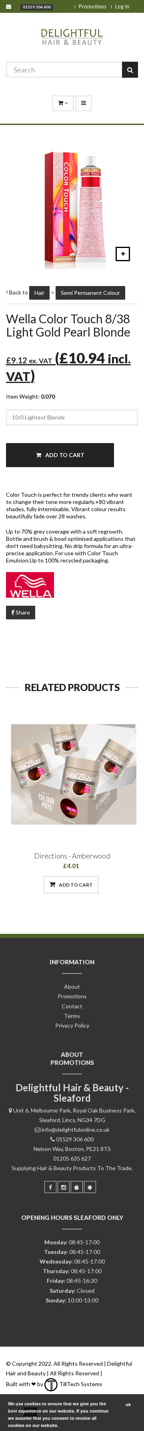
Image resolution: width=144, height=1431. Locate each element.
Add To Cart (64, 454)
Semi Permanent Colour (90, 292)
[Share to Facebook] (30, 885)
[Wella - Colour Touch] (72, 585)
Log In (122, 6)
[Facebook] (50, 1187)
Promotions (92, 6)
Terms (72, 1015)
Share (22, 612)
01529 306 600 (37, 6)
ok (128, 1404)
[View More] (113, 885)
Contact (72, 1006)
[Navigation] (83, 103)
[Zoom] (123, 254)
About (72, 986)
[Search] (130, 70)
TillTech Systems (80, 1384)
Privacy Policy (72, 1025)
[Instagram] (64, 1187)
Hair (39, 292)
